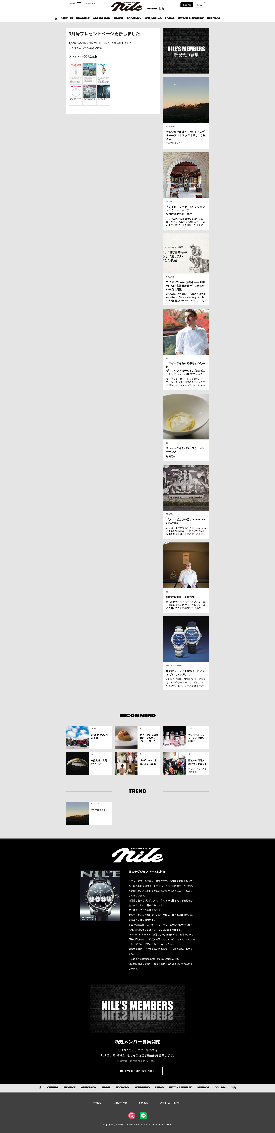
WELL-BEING (153, 18)
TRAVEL (119, 18)
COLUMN (151, 8)
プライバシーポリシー (171, 1102)
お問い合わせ (120, 1102)
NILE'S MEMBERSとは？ (137, 1071)
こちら (93, 56)
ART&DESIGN (101, 18)
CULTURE (67, 18)
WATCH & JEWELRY (191, 18)
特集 (161, 8)
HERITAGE (213, 18)
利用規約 (143, 1102)
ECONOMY (134, 18)
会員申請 (187, 5)
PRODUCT (83, 18)
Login (199, 5)
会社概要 (97, 1102)
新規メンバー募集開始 (137, 1041)
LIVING (169, 18)
